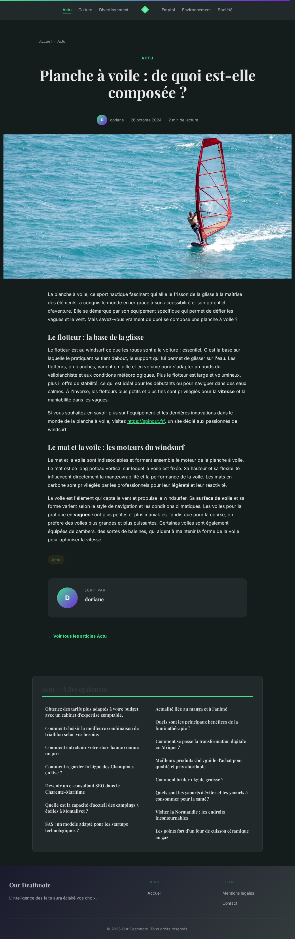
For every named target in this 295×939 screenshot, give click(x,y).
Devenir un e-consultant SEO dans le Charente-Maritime (82, 789)
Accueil (45, 41)
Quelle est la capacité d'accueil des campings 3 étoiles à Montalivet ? (92, 808)
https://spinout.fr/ (146, 421)
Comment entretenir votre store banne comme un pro (92, 750)
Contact (229, 903)
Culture (85, 9)
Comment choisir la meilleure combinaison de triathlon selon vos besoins (92, 731)
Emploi (168, 9)
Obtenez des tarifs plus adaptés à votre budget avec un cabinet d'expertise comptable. (91, 712)
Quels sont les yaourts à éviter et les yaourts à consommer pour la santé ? (202, 795)
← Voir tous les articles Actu (77, 636)
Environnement (196, 9)
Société (225, 9)
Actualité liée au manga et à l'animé (191, 709)
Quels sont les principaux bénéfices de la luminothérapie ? (197, 725)
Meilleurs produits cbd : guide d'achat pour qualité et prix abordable (199, 763)
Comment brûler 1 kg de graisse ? (189, 779)
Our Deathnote (29, 885)
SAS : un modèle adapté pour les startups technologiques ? (86, 827)
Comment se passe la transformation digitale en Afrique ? (201, 744)
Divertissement (113, 9)
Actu (67, 9)
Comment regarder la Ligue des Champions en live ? (89, 769)
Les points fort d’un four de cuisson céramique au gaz (202, 834)
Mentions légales (238, 893)
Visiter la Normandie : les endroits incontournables (190, 815)
